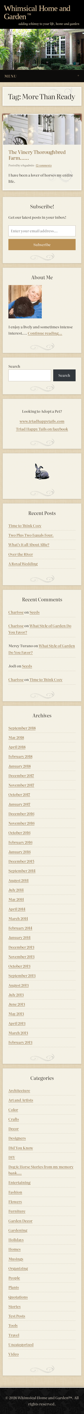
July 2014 (16, 889)
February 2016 (20, 842)
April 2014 (16, 909)
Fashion (15, 1192)
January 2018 (19, 766)
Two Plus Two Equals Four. (31, 535)
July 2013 (16, 994)
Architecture (19, 1090)
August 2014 (18, 880)
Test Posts (16, 1315)
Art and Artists (20, 1099)
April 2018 (16, 746)
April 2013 (16, 1023)
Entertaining (19, 1182)
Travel (13, 1335)
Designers (17, 1138)
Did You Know (20, 1147)
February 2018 (20, 756)
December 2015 (21, 861)
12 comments (44, 165)
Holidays (16, 1239)
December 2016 (21, 813)
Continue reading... (45, 333)
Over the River (20, 554)
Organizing (18, 1268)
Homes (14, 1249)
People (14, 1277)
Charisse (16, 612)
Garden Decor (20, 1220)
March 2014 (18, 918)
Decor (13, 1128)
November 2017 (21, 785)
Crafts (13, 1119)
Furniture (16, 1211)
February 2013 (20, 1042)
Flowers (15, 1201)
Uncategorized (21, 1344)
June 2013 (16, 1004)
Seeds (35, 612)
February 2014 (20, 927)
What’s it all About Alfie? (28, 544)
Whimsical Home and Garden (37, 12)
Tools (13, 1325)
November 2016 (21, 823)
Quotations (18, 1296)
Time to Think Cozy (24, 525)
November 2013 (21, 956)
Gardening (17, 1230)
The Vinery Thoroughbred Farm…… (36, 154)
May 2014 (16, 899)
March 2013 (18, 1032)
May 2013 (16, 1013)
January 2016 (19, 851)
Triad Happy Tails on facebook (42, 428)
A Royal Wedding (22, 563)
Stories (14, 1306)
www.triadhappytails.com (42, 421)
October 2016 (19, 832)
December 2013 (21, 947)
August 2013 (18, 985)
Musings (15, 1258)
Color (13, 1109)
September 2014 (22, 870)
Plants (13, 1287)
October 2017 (19, 794)
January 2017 (19, 804)
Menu (10, 76)
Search (14, 366)
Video (13, 1354)
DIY (11, 1157)
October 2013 (19, 966)
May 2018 (16, 737)
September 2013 (22, 975)
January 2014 (19, 937)
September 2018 (22, 727)
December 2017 (21, 775)
